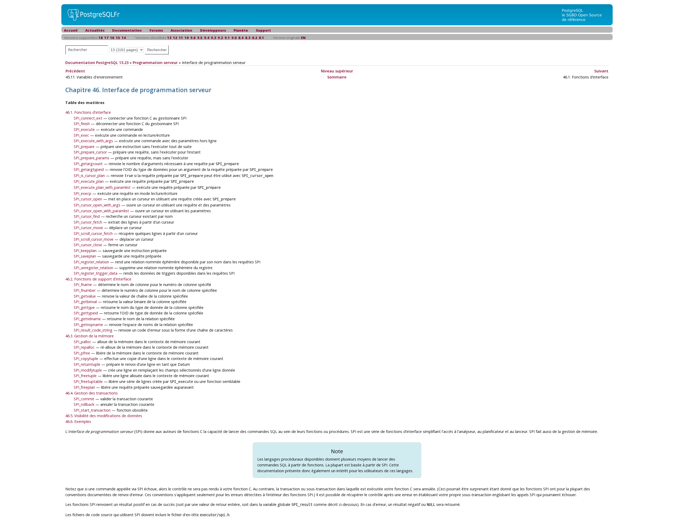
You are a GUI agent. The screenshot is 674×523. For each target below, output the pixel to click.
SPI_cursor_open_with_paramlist (101, 210)
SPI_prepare (84, 146)
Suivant (601, 70)
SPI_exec (81, 135)
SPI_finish (82, 123)
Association (181, 30)
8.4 (241, 37)
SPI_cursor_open (88, 198)
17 (106, 37)
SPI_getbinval (85, 301)
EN (303, 37)
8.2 (254, 37)
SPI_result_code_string (93, 330)
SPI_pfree (82, 353)
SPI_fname (83, 284)
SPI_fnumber (85, 290)
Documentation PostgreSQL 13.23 (96, 62)
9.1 (227, 37)
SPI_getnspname (88, 324)
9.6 (193, 37)
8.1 (261, 37)
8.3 (247, 37)
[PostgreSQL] (91, 14)
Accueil (70, 30)
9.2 (220, 37)
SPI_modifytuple (88, 370)
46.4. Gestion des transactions (91, 393)
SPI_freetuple (85, 375)
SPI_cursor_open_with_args (97, 205)
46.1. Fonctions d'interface (88, 112)
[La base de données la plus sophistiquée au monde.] (585, 14)
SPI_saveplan (85, 256)
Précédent (75, 70)
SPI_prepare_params (91, 157)
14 (124, 37)
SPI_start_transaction (92, 410)
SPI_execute (84, 129)
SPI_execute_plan (89, 181)
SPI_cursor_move (88, 227)
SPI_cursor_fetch (88, 222)
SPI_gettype (84, 307)
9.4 (206, 37)
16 (112, 37)
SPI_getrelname (87, 318)
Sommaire (336, 77)
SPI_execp (82, 193)
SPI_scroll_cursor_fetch (93, 233)
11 (181, 37)
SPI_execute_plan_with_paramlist (102, 187)
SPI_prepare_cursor (90, 152)
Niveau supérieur (337, 70)
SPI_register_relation (91, 261)
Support (263, 30)
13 (169, 37)
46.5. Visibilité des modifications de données (103, 415)
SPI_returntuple (87, 364)
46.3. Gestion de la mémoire (89, 335)
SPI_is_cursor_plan (89, 175)
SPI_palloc (82, 341)
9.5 (199, 37)
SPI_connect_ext (88, 118)
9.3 (213, 37)
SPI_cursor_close (88, 244)
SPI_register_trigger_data (95, 273)
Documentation (127, 30)
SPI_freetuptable (88, 381)
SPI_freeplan (84, 387)
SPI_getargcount (88, 163)
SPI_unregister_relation (93, 267)
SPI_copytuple (86, 358)
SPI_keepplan (85, 250)
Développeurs (213, 30)
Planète (241, 30)
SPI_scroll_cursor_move (93, 239)
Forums (156, 30)
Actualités (95, 30)
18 (100, 37)
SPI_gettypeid (86, 312)
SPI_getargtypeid (89, 169)
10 (187, 37)
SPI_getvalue (85, 296)
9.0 (234, 37)
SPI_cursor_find (87, 216)
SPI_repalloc (84, 347)
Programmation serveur (155, 62)
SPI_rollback (84, 404)
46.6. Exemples (78, 421)
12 (175, 37)
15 (118, 37)
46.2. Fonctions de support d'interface (98, 279)
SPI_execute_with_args (93, 140)
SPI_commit (84, 398)
